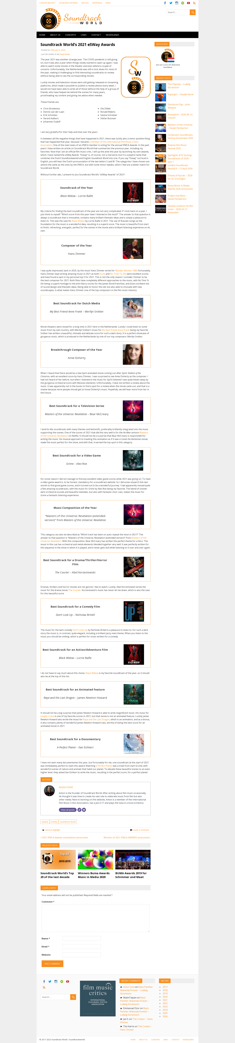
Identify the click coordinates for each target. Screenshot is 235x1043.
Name (46, 938)
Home (42, 34)
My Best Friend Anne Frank (115, 329)
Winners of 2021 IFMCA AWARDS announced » (127, 837)
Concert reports (47, 3)
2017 (165, 986)
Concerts (70, 34)
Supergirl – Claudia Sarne (181, 94)
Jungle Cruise (47, 716)
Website (46, 954)
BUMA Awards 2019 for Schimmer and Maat (131, 875)
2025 (165, 1013)
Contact (96, 34)
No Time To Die (118, 273)
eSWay (54, 821)
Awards (45, 821)
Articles (85, 3)
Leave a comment (141, 830)
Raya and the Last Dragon (96, 719)
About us (55, 34)
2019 (165, 993)
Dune (102, 273)
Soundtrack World (68, 821)
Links (83, 34)
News (108, 3)
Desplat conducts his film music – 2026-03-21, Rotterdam (180, 209)
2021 (165, 1000)
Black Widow (78, 220)
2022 (165, 1003)
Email (45, 946)
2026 (165, 1016)
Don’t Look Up (80, 629)
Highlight (56, 830)
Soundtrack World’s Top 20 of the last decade (57, 875)
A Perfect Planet (104, 765)
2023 (165, 1006)
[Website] (79, 810)
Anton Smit (66, 787)
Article (48, 830)
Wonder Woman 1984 (126, 270)
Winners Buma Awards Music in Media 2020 (94, 875)
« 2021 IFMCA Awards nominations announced (64, 837)
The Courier (74, 590)
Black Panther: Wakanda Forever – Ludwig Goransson (136, 990)
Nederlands (112, 34)
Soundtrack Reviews (68, 3)
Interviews (97, 3)
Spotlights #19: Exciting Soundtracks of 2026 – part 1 (180, 158)
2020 (165, 996)
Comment (48, 901)
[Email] (84, 810)
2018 (165, 990)
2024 (165, 1009)
